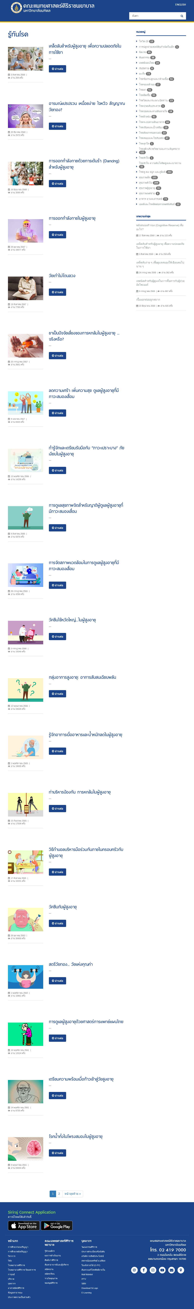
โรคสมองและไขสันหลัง (153, 138)
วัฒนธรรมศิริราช (89, 1247)
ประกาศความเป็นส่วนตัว (19, 1297)
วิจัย (10, 1261)
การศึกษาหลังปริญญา (18, 1251)
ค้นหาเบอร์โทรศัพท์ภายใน (93, 1270)
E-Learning (86, 1293)
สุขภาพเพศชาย (148, 193)
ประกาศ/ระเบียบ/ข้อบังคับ (93, 1251)
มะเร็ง (144, 73)
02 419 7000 (172, 1250)
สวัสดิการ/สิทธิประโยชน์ (92, 1256)
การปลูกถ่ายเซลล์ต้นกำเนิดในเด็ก (158, 46)
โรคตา (145, 89)
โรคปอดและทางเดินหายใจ (155, 111)
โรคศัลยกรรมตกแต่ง (152, 132)
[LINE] (134, 1270)
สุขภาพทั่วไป (148, 182)
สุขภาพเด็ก (147, 177)
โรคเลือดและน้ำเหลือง (153, 127)
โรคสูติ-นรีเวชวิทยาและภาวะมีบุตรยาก (159, 150)
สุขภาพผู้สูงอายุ (149, 188)
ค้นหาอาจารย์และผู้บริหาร (57, 1265)
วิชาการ (11, 1256)
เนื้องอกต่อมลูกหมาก (148, 299)
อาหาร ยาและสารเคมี (153, 198)
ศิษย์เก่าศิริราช (51, 1260)
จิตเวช (145, 52)
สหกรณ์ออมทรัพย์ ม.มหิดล (93, 1261)
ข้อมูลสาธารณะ (15, 1293)
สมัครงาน (49, 1269)
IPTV (83, 1279)
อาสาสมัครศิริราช (16, 1288)
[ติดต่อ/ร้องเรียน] (171, 1270)
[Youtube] (162, 1270)
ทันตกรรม (146, 57)
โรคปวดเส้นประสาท (151, 106)
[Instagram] (153, 1270)
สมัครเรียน (50, 1274)
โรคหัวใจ (145, 157)
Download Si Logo (89, 1288)
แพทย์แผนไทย (149, 62)
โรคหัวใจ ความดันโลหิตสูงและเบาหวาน (160, 165)
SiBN (83, 1283)
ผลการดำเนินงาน (53, 1255)
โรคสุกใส (146, 143)
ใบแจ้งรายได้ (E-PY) (90, 1265)
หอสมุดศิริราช (51, 1283)
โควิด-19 (146, 41)
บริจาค (11, 1279)
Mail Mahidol (87, 1274)
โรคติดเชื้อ (147, 95)
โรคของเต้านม (149, 84)
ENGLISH (180, 4)
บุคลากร (12, 1283)
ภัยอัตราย (146, 68)
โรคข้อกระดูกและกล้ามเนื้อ (156, 79)
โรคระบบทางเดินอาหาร (154, 122)
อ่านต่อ (58, 68)
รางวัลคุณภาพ (51, 1278)
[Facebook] (143, 1270)
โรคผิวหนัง (147, 116)
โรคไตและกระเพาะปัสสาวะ (156, 100)
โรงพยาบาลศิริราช (16, 1265)
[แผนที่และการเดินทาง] (181, 1270)
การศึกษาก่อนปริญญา (18, 1247)
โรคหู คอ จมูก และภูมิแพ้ (155, 171)
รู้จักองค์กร (50, 1251)
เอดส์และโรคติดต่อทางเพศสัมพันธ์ (159, 204)
